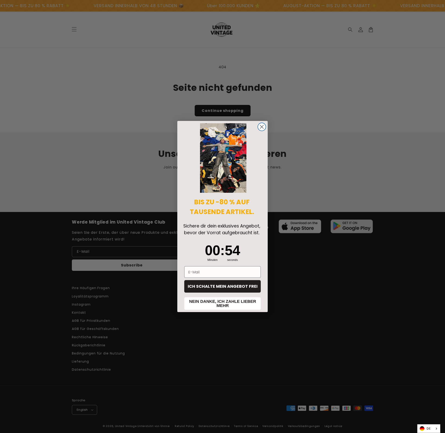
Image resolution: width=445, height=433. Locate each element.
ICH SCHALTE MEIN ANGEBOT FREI (222, 286)
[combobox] (428, 428)
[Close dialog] (262, 127)
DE (429, 428)
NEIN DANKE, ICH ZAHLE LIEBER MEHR (222, 303)
